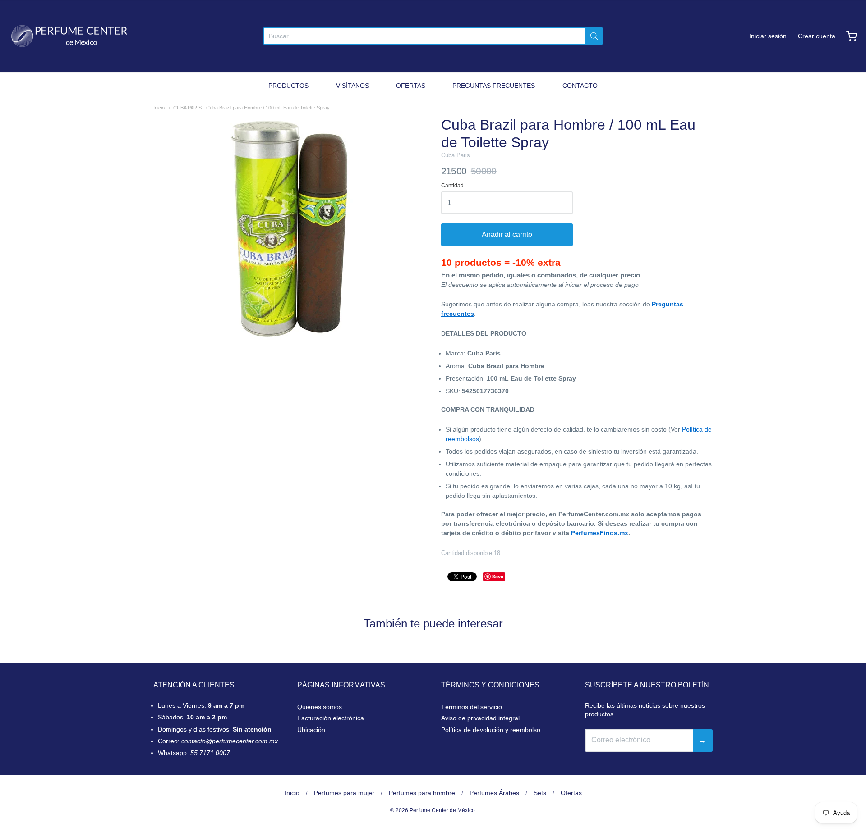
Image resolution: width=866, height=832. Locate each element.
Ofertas (571, 792)
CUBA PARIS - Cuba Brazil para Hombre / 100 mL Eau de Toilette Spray (251, 107)
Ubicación (311, 729)
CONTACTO (580, 85)
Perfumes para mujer (344, 792)
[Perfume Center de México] (69, 36)
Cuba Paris (455, 155)
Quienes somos (319, 706)
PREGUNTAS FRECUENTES (493, 85)
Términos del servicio (471, 706)
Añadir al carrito (507, 234)
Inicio (159, 107)
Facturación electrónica (330, 718)
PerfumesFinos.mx (599, 532)
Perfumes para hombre (422, 792)
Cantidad (452, 186)
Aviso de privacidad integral (480, 718)
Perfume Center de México (442, 810)
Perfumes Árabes (494, 792)
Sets (540, 792)
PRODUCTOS (288, 85)
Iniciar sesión (768, 36)
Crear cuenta (816, 36)
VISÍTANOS (352, 85)
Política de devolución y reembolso (490, 729)
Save (497, 576)
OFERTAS (410, 85)
